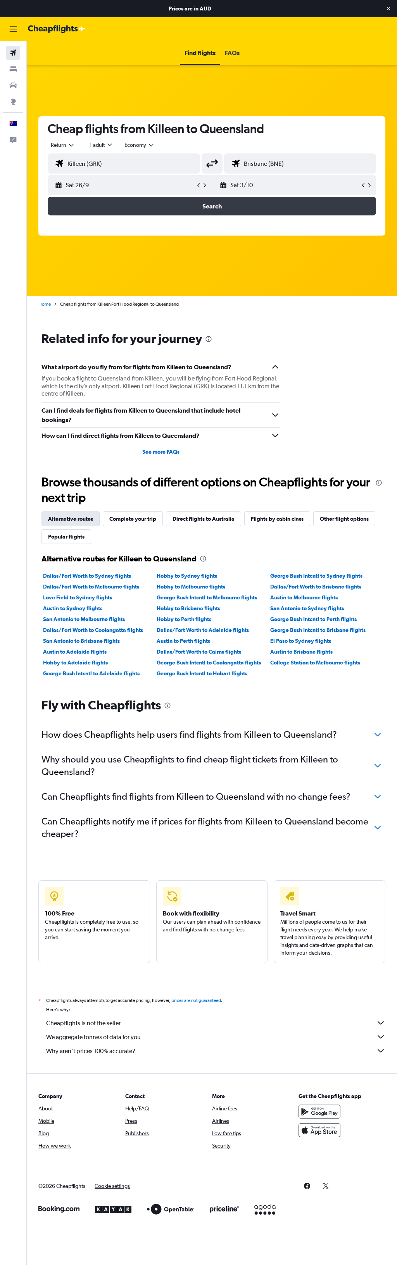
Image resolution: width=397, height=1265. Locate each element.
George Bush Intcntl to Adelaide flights (91, 673)
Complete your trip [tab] (132, 519)
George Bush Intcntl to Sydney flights (316, 576)
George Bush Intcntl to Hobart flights (202, 673)
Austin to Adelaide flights (75, 652)
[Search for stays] (13, 69)
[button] (388, 8)
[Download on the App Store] (319, 1130)
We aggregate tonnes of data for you (93, 1037)
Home (44, 304)
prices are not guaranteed (196, 1000)
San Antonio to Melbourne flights (84, 619)
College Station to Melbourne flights (315, 662)
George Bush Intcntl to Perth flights (313, 619)
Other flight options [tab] (344, 519)
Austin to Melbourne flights (304, 597)
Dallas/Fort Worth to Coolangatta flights (93, 630)
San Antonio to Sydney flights (307, 608)
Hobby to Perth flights (184, 619)
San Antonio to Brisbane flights (81, 641)
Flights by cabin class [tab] (277, 519)
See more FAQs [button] (161, 452)
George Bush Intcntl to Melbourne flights (207, 597)
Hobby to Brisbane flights (188, 608)
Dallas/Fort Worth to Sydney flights (87, 576)
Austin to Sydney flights (72, 608)
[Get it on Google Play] (319, 1112)
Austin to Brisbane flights (301, 652)
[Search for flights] (13, 52)
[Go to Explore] (13, 101)
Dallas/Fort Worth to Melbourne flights (91, 586)
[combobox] (139, 145)
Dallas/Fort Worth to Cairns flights (199, 652)
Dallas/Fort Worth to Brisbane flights (315, 586)
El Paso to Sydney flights (300, 641)
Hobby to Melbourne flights (191, 586)
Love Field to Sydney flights (77, 597)
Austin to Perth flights (183, 641)
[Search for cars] (13, 85)
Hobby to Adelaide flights (75, 662)
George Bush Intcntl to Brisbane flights (318, 630)
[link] (307, 1185)
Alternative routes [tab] (70, 519)
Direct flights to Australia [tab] (204, 519)
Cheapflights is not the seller (83, 1023)
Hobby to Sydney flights (187, 576)
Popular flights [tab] (66, 537)
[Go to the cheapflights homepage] (56, 29)
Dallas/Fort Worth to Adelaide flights (203, 630)
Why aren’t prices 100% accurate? (90, 1051)
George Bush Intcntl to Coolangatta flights (209, 662)
